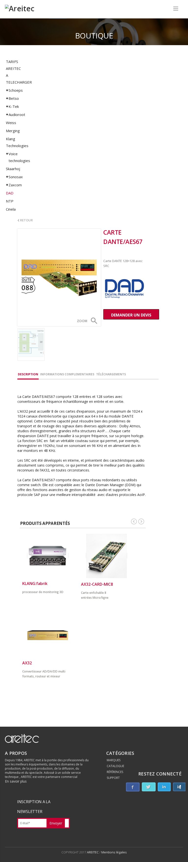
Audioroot (17, 114)
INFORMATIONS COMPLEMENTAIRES (67, 374)
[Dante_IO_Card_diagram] (31, 344)
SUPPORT (113, 778)
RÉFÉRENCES (115, 772)
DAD (9, 192)
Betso (14, 98)
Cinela (11, 209)
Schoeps (16, 90)
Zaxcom (15, 184)
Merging (13, 130)
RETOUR (26, 220)
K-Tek (14, 106)
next (141, 521)
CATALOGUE (115, 766)
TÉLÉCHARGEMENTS (111, 374)
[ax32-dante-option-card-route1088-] (59, 277)
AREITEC (93, 852)
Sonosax (16, 176)
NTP (9, 201)
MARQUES (113, 760)
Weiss (11, 122)
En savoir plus (16, 781)
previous (134, 521)
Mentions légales (114, 852)
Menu (175, 8)
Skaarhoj (13, 168)
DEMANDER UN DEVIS (131, 315)
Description (28, 374)
